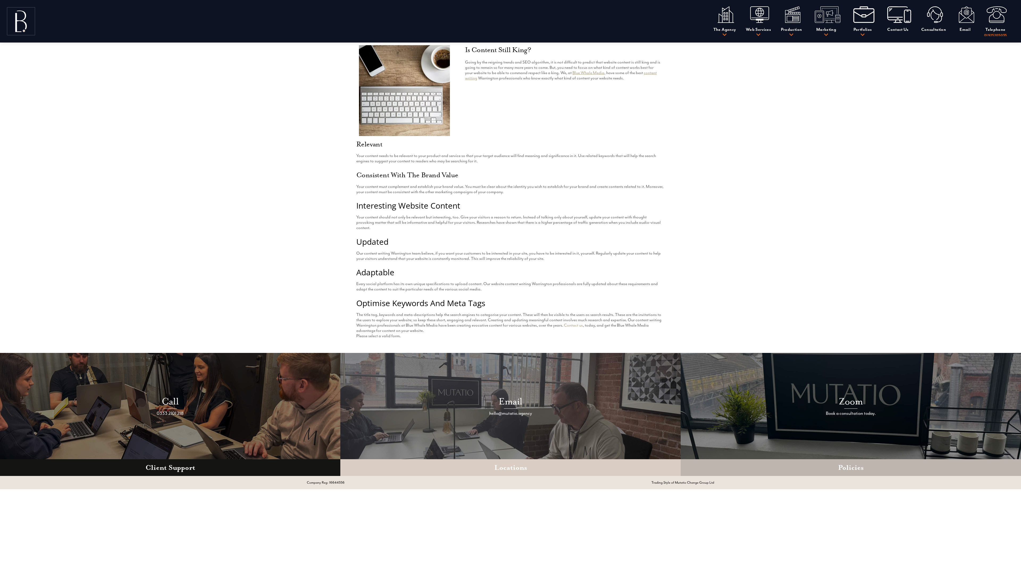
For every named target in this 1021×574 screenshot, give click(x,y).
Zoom (851, 401)
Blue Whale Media (588, 72)
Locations (510, 467)
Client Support (170, 467)
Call (170, 401)
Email (510, 401)
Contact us (573, 325)
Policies (851, 467)
